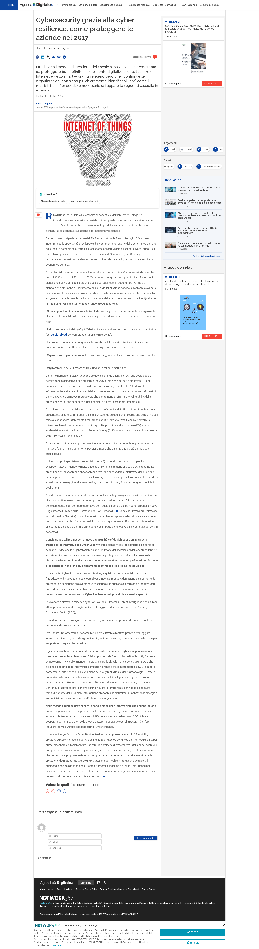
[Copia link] (59, 57)
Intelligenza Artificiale (139, 5)
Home (39, 48)
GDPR (117, 511)
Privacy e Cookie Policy (86, 889)
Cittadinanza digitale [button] (111, 5)
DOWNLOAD (211, 83)
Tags (59, 889)
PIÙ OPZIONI (193, 943)
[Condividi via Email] (53, 57)
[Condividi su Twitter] (48, 57)
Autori (51, 889)
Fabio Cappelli (44, 103)
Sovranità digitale (88, 5)
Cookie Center (148, 889)
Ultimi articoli (69, 5)
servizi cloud (59, 334)
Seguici (84, 883)
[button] (9, 5)
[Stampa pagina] (64, 57)
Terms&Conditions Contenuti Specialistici (119, 889)
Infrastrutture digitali (57, 48)
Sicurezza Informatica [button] (164, 5)
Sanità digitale (189, 5)
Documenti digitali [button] (209, 5)
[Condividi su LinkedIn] (42, 57)
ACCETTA (192, 932)
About (42, 889)
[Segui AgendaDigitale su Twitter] (105, 883)
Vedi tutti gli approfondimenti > (207, 256)
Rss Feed (68, 889)
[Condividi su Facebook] (37, 57)
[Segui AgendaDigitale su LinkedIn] (98, 883)
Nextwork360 (46, 903)
